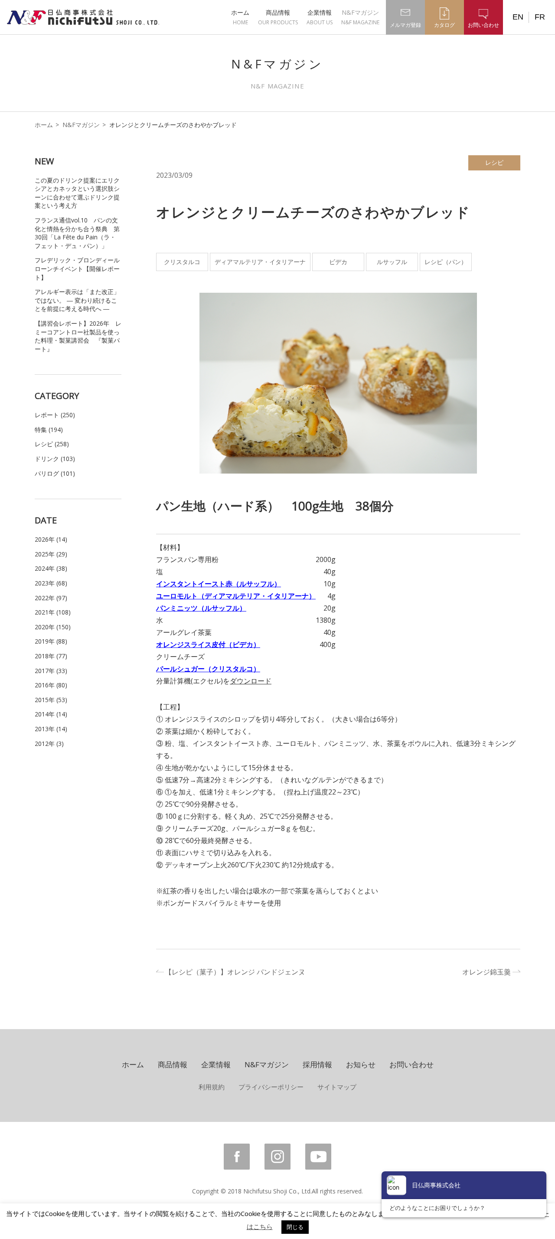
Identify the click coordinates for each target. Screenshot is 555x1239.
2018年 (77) (51, 656)
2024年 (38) (51, 568)
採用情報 (317, 1064)
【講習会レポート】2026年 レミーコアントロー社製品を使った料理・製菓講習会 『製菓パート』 (78, 336)
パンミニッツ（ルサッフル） (201, 608)
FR (540, 17)
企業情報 (320, 17)
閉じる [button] (295, 1227)
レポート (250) (55, 415)
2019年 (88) (51, 641)
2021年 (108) (53, 612)
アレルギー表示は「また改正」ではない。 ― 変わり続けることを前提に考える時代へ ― (77, 300)
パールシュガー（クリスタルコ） (208, 668)
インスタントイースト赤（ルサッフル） (218, 583)
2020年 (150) (53, 627)
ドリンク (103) (55, 458)
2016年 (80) (51, 685)
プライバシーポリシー (271, 1086)
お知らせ (360, 1064)
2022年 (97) (51, 598)
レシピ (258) (52, 444)
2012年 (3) (49, 743)
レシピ (494, 162)
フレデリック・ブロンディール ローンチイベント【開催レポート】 (77, 268)
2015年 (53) (51, 700)
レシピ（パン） (445, 262)
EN (518, 17)
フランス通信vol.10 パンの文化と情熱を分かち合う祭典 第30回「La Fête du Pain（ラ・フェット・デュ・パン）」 (77, 233)
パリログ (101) (55, 473)
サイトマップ (336, 1086)
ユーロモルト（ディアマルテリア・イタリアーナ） (236, 596)
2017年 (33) (51, 671)
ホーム (240, 17)
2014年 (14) (51, 714)
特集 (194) (49, 429)
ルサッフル (392, 262)
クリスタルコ (182, 262)
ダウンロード (250, 681)
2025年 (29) (51, 554)
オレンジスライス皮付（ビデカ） (208, 644)
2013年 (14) (51, 729)
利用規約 (212, 1086)
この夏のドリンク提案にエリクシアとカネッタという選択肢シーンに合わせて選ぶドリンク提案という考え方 (77, 193)
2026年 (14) (51, 539)
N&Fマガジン (360, 17)
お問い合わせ (411, 1064)
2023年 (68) (51, 583)
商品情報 (278, 17)
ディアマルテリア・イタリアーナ (260, 262)
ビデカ (338, 262)
